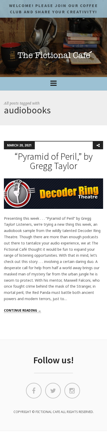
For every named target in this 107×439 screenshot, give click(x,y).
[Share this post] (98, 145)
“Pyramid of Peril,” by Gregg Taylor (54, 161)
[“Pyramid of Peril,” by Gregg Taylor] (53, 193)
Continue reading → (22, 310)
